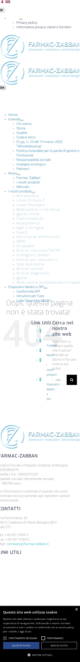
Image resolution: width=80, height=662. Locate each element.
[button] (5, 638)
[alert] (40, 634)
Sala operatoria (30, 264)
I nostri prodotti (52, 369)
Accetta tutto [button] (21, 645)
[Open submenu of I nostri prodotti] (33, 192)
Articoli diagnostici (33, 273)
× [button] (76, 609)
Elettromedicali (30, 218)
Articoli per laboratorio (37, 259)
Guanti (22, 232)
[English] (7, 1)
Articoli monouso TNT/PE (38, 250)
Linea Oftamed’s (30, 205)
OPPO (21, 241)
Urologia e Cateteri (33, 255)
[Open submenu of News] (18, 174)
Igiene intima (27, 214)
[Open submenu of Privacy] (21, 19)
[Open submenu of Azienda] (22, 120)
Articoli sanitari (30, 268)
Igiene (21, 278)
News (50, 355)
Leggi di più (24, 631)
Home (50, 335)
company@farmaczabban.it (28, 544)
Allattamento (28, 223)
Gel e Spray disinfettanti (38, 236)
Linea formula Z (30, 200)
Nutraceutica (27, 196)
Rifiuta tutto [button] (59, 645)
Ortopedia (25, 246)
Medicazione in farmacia (37, 209)
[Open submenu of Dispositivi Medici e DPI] (45, 288)
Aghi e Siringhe (30, 227)
